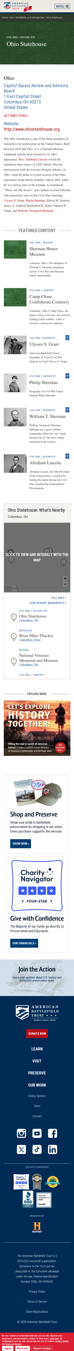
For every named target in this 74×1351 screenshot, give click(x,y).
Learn (37, 1049)
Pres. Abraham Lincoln (33, 159)
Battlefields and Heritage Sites (30, 17)
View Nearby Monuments (47, 603)
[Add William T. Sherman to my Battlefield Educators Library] (67, 410)
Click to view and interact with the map (37, 557)
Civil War (12, 37)
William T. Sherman (47, 416)
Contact (37, 1116)
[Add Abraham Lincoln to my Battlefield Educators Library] (67, 456)
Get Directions (22, 115)
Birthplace (25, 630)
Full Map (57, 598)
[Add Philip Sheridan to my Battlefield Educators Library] (67, 376)
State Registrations (37, 1311)
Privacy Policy (37, 1291)
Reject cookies (42, 1348)
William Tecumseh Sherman (35, 211)
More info (22, 1348)
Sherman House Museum (43, 251)
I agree (8, 1348)
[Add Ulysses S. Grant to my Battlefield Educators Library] (67, 338)
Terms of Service (37, 1301)
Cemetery (48, 290)
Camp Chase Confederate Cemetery (49, 299)
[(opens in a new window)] (21, 1133)
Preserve (37, 1073)
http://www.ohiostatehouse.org (32, 129)
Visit (11, 17)
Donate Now (37, 1033)
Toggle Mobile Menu (62, 6)
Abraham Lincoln (45, 463)
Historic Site (40, 610)
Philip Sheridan (35, 200)
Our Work (37, 1085)
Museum (47, 242)
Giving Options (37, 1096)
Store (42, 1106)
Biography (49, 337)
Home (20, 6)
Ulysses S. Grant (14, 200)
